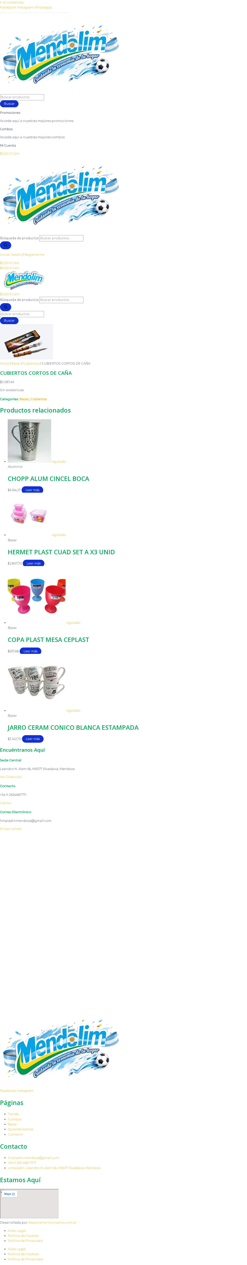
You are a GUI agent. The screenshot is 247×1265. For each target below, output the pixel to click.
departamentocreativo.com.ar (52, 1222)
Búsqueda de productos (19, 238)
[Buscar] (5, 245)
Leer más (32, 490)
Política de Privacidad (25, 1241)
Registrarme (34, 255)
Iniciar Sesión (11, 255)
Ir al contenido (12, 2)
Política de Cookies (23, 1236)
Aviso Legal (17, 1231)
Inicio (4, 363)
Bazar (16, 363)
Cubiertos (31, 363)
